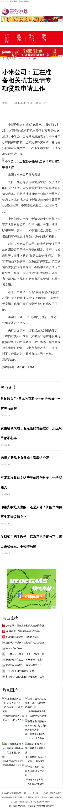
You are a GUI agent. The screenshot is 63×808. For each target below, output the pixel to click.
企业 (7, 40)
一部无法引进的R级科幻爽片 (19, 671)
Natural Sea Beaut (13, 648)
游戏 (19, 40)
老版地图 (31, 806)
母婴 (19, 37)
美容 (44, 35)
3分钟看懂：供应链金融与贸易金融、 (24, 631)
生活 (31, 37)
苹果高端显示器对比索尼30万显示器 (23, 665)
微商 (7, 42)
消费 (44, 40)
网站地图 (41, 806)
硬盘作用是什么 (26, 367)
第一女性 (23, 58)
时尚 (44, 37)
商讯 (31, 40)
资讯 (19, 35)
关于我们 (13, 806)
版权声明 (50, 806)
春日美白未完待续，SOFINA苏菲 (22, 637)
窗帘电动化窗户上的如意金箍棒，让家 (24, 676)
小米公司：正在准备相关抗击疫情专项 (24, 625)
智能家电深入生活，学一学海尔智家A (24, 659)
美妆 (31, 35)
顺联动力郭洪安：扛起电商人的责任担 (24, 642)
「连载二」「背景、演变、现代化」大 (24, 654)
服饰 (7, 37)
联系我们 (22, 806)
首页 (6, 35)
